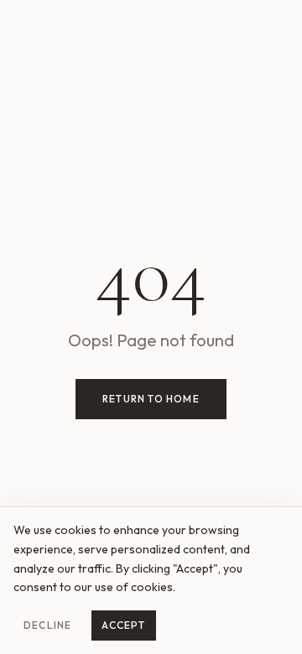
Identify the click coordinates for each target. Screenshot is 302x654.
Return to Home (151, 398)
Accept (123, 625)
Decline (47, 625)
